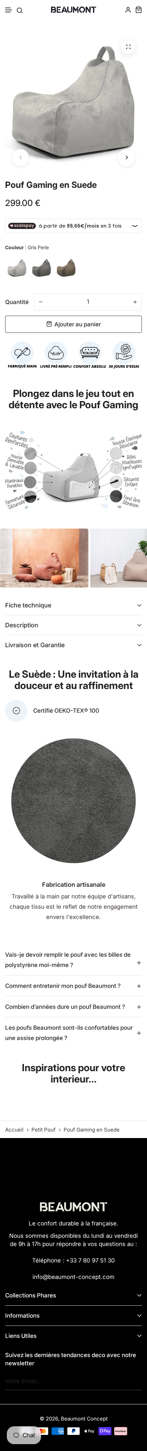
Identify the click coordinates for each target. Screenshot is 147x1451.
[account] (128, 9)
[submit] (135, 1381)
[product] (128, 47)
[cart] (138, 9)
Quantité (17, 302)
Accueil (14, 1130)
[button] (9, 10)
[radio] (17, 268)
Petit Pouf (43, 1130)
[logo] (73, 10)
